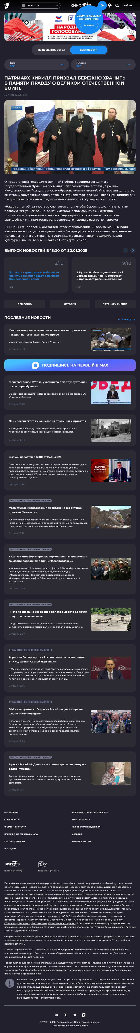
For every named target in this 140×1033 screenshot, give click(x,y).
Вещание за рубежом (48, 871)
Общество (25, 304)
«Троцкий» (10, 923)
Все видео (10, 849)
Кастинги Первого (14, 841)
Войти (127, 5)
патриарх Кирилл (115, 304)
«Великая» (24, 923)
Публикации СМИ (81, 841)
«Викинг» (117, 919)
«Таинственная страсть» (61, 923)
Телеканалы (34, 973)
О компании (11, 812)
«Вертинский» (39, 923)
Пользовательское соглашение (90, 812)
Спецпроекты (12, 819)
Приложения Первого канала (21, 834)
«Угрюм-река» (103, 919)
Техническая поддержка (86, 827)
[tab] (51, 50)
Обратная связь (81, 819)
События (77, 834)
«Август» (33, 919)
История (70, 304)
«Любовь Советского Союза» (56, 919)
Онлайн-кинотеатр (15, 827)
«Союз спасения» (84, 919)
